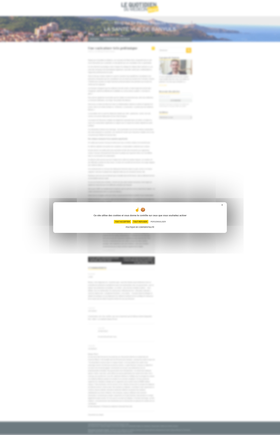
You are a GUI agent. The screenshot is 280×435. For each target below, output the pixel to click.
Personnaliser (158, 222)
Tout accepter (122, 222)
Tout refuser (140, 222)
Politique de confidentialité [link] (140, 227)
